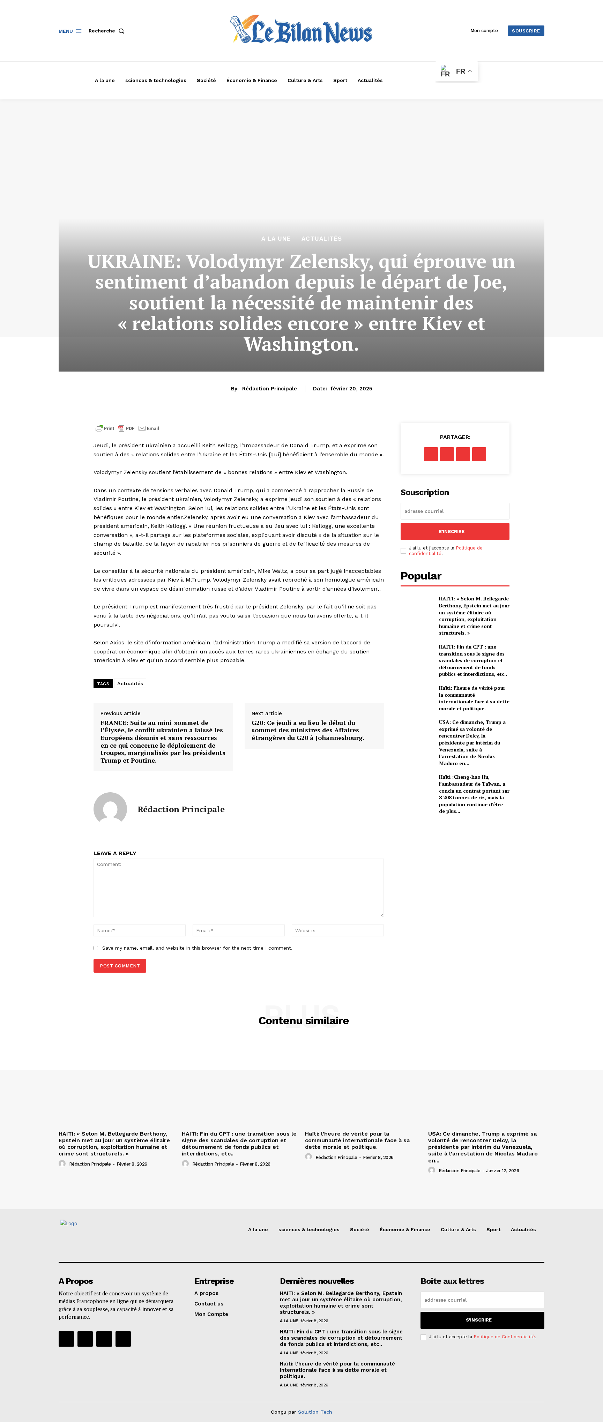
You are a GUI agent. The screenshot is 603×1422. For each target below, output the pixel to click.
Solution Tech (315, 1412)
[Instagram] (85, 1339)
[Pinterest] (463, 454)
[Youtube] (123, 1339)
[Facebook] (431, 454)
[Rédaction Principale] (110, 809)
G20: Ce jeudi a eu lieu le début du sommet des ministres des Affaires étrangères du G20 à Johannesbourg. (308, 730)
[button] (108, 30)
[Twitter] (447, 454)
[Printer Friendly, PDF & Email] (127, 432)
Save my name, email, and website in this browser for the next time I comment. (197, 948)
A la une (276, 239)
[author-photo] (63, 1164)
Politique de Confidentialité (504, 1336)
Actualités (322, 239)
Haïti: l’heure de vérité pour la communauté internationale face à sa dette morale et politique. (474, 698)
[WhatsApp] (479, 454)
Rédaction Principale (269, 389)
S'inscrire (451, 531)
